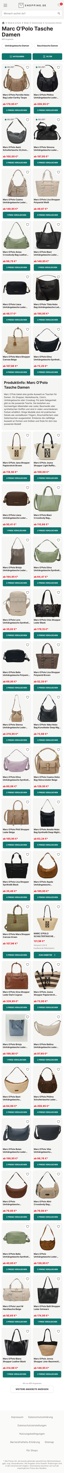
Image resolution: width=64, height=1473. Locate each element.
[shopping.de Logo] (32, 5)
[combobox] (32, 13)
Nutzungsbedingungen (32, 1433)
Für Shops (32, 1450)
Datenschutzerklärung (40, 1417)
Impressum (17, 1417)
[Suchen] (59, 13)
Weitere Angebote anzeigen (32, 1389)
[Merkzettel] (58, 5)
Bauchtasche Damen (47, 45)
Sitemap (49, 1442)
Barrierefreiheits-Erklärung (25, 1442)
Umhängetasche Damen (17, 45)
